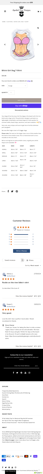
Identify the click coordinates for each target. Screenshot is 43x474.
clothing (10, 21)
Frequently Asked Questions (10, 391)
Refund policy (6, 409)
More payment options (21, 110)
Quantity (5, 92)
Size (3, 85)
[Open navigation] (5, 11)
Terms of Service (7, 407)
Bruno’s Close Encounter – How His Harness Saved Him (18, 422)
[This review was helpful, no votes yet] (35, 296)
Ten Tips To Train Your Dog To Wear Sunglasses (15, 420)
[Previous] (5, 44)
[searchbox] (11, 260)
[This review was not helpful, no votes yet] (38, 296)
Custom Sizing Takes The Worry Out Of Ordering (16, 393)
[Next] (38, 44)
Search (4, 399)
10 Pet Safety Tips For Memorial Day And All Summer (17, 418)
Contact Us (5, 397)
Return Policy (6, 401)
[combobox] (33, 265)
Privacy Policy (6, 405)
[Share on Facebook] (8, 191)
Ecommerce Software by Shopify (29, 470)
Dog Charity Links (7, 403)
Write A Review (21, 251)
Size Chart (5, 395)
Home (3, 21)
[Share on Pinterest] (17, 191)
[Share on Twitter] (12, 191)
